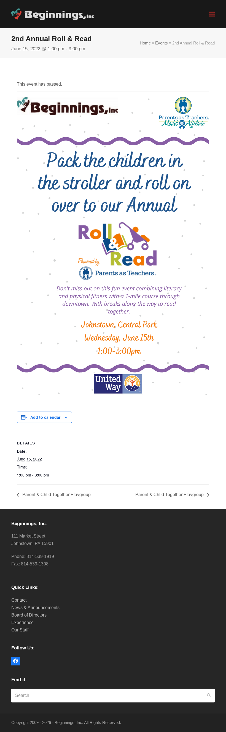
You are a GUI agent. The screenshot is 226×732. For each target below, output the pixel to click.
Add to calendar (45, 417)
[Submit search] (209, 695)
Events (161, 43)
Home (145, 43)
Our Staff (19, 630)
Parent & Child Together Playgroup (56, 494)
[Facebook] (15, 661)
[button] (212, 14)
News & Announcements (35, 607)
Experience (22, 622)
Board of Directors (29, 615)
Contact (18, 600)
